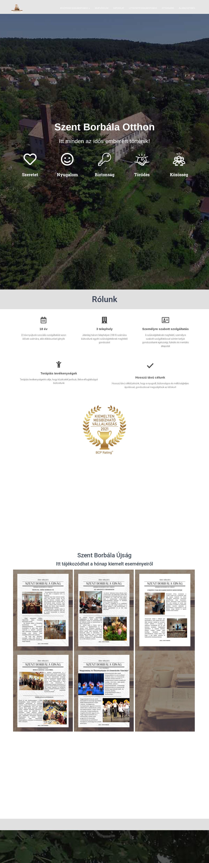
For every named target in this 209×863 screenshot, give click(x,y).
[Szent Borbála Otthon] (17, 8)
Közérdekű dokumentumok (74, 8)
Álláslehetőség (187, 8)
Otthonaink (168, 8)
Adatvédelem (101, 8)
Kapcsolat (118, 8)
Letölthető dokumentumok (143, 8)
